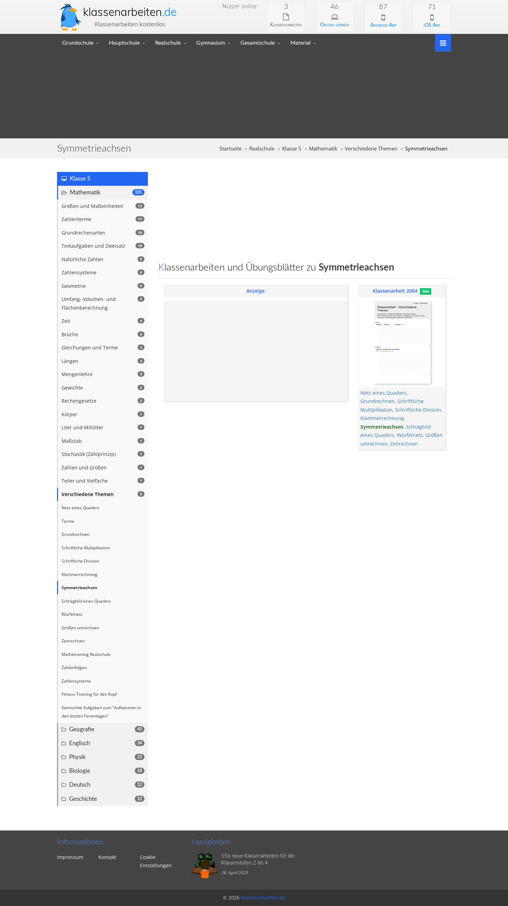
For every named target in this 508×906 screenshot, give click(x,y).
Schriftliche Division (418, 409)
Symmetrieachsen (381, 426)
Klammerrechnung (382, 418)
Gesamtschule (258, 43)
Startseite (230, 148)
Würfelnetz (410, 435)
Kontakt (107, 857)
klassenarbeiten (130, 12)
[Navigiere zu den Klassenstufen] (440, 42)
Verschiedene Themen (371, 148)
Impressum (70, 857)
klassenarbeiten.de (263, 897)
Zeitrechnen (404, 443)
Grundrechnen (377, 401)
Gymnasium (210, 43)
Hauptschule (124, 43)
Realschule (168, 43)
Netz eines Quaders (383, 393)
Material (300, 43)
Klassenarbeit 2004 (395, 290)
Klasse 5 (291, 148)
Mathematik (323, 148)
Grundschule (77, 43)
